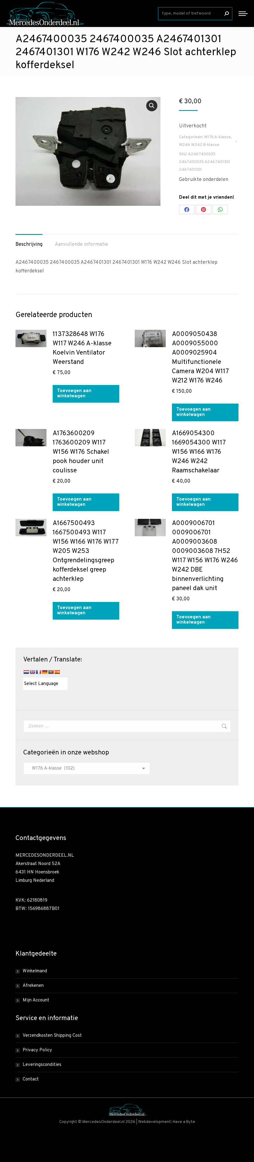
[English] (32, 671)
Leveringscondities (42, 1065)
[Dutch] (26, 671)
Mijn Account (36, 1000)
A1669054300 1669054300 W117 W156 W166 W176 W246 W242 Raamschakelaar (199, 452)
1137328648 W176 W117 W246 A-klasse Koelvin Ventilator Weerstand (82, 348)
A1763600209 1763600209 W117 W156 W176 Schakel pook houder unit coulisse (81, 452)
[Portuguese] (51, 671)
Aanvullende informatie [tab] (81, 244)
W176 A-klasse (217, 137)
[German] (44, 671)
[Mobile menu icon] (243, 14)
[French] (38, 671)
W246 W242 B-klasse (199, 145)
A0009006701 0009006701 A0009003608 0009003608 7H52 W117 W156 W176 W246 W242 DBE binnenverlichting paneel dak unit (205, 556)
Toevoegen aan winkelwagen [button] (74, 393)
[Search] (226, 13)
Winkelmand (35, 971)
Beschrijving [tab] (28, 244)
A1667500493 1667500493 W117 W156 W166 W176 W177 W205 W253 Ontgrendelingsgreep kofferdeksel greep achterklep (85, 551)
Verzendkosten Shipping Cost (52, 1036)
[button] (151, 105)
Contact (31, 1079)
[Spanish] (57, 671)
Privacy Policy (37, 1050)
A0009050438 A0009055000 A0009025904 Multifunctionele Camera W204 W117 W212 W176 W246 (200, 357)
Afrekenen (33, 986)
